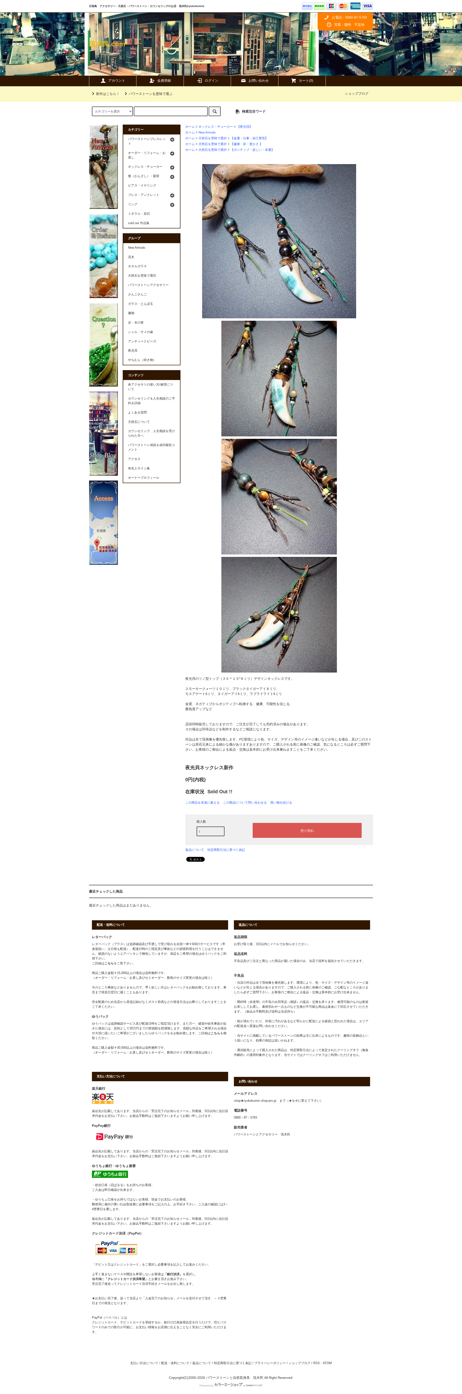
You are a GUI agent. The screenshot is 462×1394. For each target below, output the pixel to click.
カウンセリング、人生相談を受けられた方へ (151, 433)
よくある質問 (137, 412)
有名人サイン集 (139, 468)
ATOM (327, 1363)
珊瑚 (131, 313)
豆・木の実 (136, 322)
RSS (316, 1363)
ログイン (211, 80)
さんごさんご (137, 294)
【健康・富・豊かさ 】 (247, 144)
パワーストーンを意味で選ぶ (151, 94)
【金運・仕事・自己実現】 (249, 138)
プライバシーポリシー (270, 1363)
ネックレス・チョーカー (216, 126)
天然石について (139, 422)
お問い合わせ (259, 80)
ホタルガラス (137, 266)
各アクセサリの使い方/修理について (150, 387)
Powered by (206, 1385)
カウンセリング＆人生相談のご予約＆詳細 (151, 401)
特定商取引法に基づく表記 (226, 850)
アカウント (116, 80)
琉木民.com (107, 44)
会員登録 (164, 80)
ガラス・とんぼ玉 (140, 304)
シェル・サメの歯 (140, 332)
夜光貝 (132, 350)
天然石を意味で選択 (213, 138)
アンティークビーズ (142, 341)
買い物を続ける (281, 802)
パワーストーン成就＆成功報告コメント (151, 447)
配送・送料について (175, 1363)
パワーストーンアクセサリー (148, 285)
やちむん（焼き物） (142, 360)
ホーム (190, 126)
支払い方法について (144, 1363)
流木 (131, 257)
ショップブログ (356, 93)
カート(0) (306, 80)
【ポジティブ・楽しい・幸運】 (252, 150)
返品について (194, 850)
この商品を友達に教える (202, 802)
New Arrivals (207, 132)
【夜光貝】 (244, 126)
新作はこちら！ (108, 94)
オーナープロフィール (143, 478)
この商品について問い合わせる (245, 802)
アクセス (134, 459)
